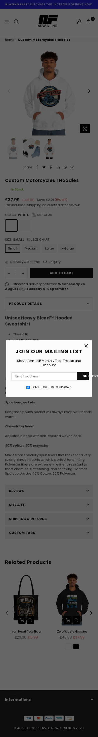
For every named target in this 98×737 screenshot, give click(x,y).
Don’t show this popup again (52, 387)
